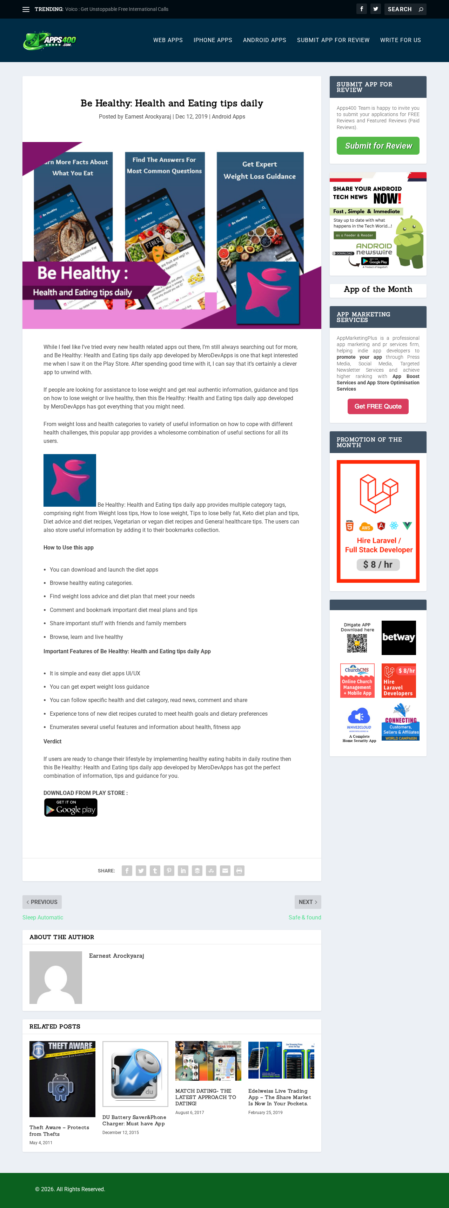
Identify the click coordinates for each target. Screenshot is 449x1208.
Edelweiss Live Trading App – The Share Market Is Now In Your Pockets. (279, 1097)
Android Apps (265, 40)
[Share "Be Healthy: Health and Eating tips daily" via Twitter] (141, 871)
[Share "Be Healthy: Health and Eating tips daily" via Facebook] (127, 871)
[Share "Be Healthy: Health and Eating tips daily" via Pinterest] (169, 871)
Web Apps (168, 40)
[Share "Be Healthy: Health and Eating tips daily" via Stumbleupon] (211, 871)
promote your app (359, 357)
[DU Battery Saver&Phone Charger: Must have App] (135, 1074)
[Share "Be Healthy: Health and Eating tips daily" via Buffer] (197, 871)
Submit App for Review (333, 40)
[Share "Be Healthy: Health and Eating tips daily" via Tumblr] (155, 871)
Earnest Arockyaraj (148, 116)
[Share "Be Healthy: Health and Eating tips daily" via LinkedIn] (183, 871)
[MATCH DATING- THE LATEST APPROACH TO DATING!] (208, 1061)
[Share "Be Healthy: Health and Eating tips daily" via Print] (239, 871)
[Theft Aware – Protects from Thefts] (62, 1079)
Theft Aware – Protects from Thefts (59, 1130)
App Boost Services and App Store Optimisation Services (378, 382)
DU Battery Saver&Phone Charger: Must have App (134, 1120)
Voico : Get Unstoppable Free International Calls (116, 9)
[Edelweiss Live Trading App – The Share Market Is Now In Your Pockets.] (281, 1061)
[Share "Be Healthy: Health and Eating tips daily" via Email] (225, 871)
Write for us (400, 40)
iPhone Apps (213, 40)
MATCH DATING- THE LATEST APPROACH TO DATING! (205, 1097)
